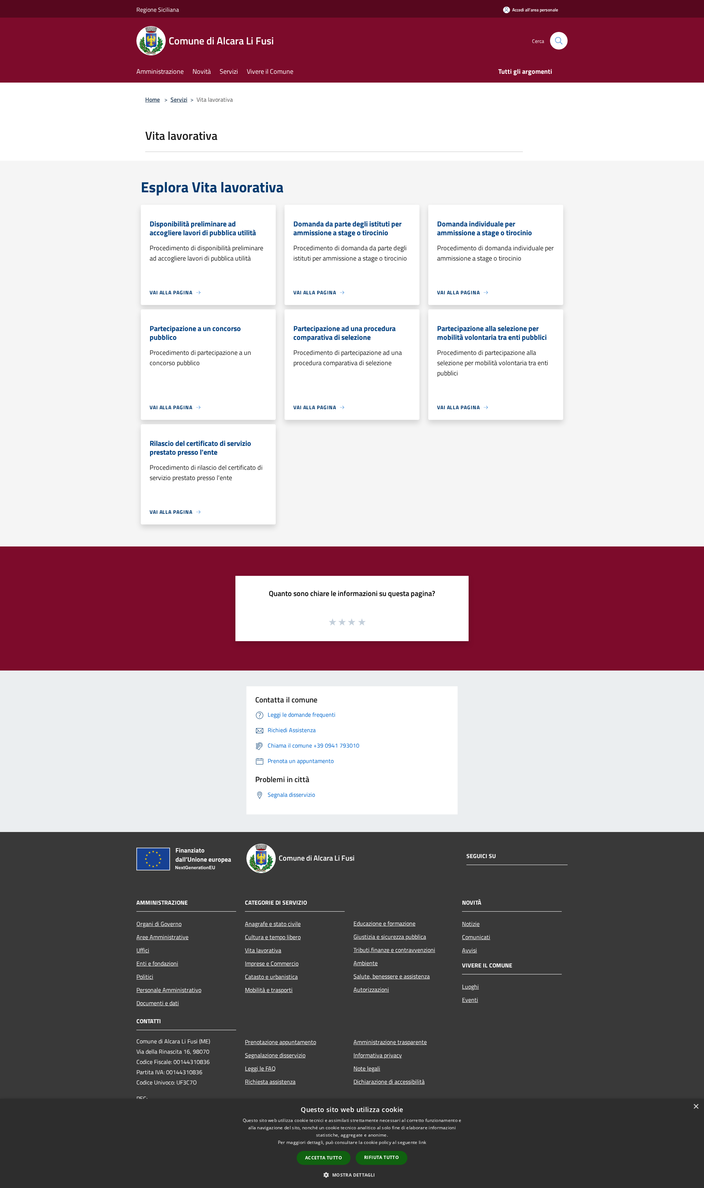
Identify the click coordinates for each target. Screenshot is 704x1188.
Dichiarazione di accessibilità (389, 1081)
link (422, 1142)
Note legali (366, 1068)
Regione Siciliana (157, 9)
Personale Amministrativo (168, 989)
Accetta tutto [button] (323, 1158)
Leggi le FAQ (260, 1068)
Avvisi (469, 950)
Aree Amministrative (162, 937)
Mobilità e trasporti (269, 989)
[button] (352, 1174)
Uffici (142, 950)
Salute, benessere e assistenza (391, 976)
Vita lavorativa (263, 950)
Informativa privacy (377, 1055)
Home (152, 99)
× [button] (695, 1106)
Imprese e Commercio (271, 963)
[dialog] (352, 1143)
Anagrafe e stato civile (273, 923)
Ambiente (365, 963)
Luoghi (470, 986)
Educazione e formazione (384, 923)
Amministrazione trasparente (390, 1042)
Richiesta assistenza (270, 1081)
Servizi (178, 99)
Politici (144, 976)
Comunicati (476, 937)
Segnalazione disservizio (275, 1055)
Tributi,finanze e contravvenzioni (394, 949)
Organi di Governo (159, 923)
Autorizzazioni (371, 989)
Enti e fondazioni (157, 963)
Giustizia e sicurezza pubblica (389, 936)
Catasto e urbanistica (271, 976)
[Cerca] (559, 41)
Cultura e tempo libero (273, 937)
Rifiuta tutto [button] (381, 1157)
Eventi (470, 999)
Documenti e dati (157, 1003)
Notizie (471, 923)
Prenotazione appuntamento (280, 1042)
